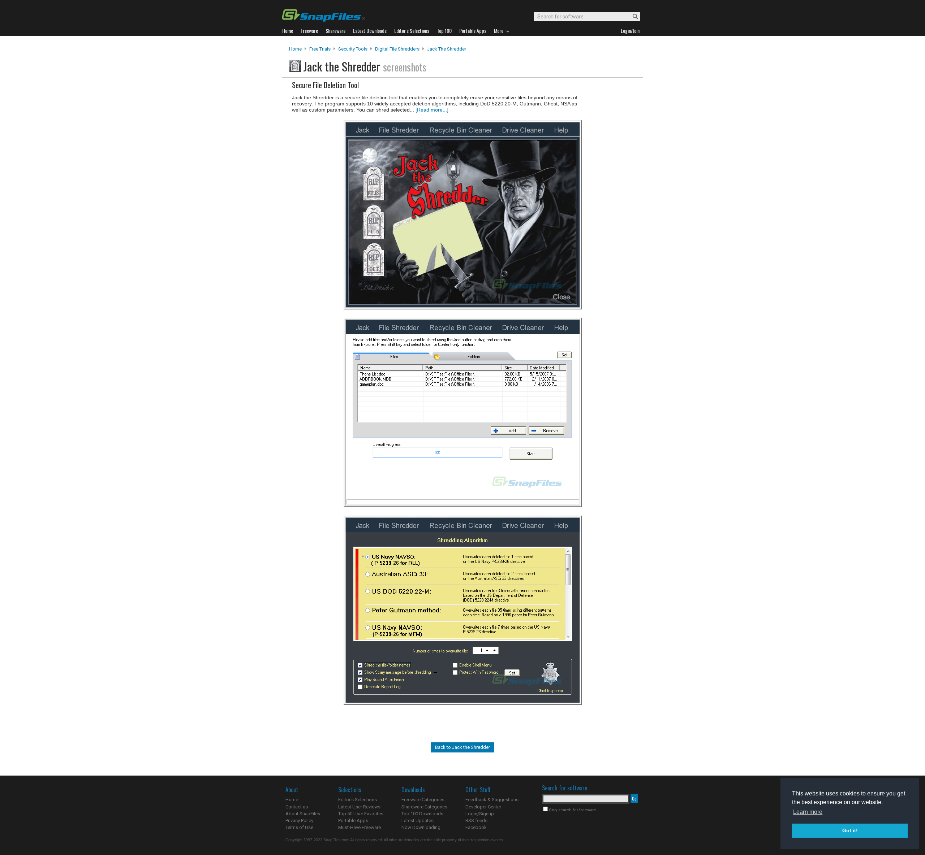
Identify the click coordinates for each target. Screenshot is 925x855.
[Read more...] (432, 110)
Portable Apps (353, 820)
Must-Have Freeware (359, 827)
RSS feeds (476, 820)
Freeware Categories (422, 799)
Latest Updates (417, 820)
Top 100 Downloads (422, 813)
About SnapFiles (302, 813)
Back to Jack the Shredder (462, 747)
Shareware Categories (424, 807)
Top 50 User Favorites (360, 813)
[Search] (632, 17)
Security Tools (352, 49)
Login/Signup (479, 813)
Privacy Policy (299, 820)
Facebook (476, 827)
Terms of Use (299, 827)
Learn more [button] (807, 812)
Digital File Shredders (397, 49)
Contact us (296, 807)
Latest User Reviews (359, 807)
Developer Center (483, 807)
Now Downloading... (422, 827)
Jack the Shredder (446, 49)
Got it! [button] (850, 830)
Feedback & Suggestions (492, 799)
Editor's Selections (357, 799)
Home (295, 49)
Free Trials (320, 49)
